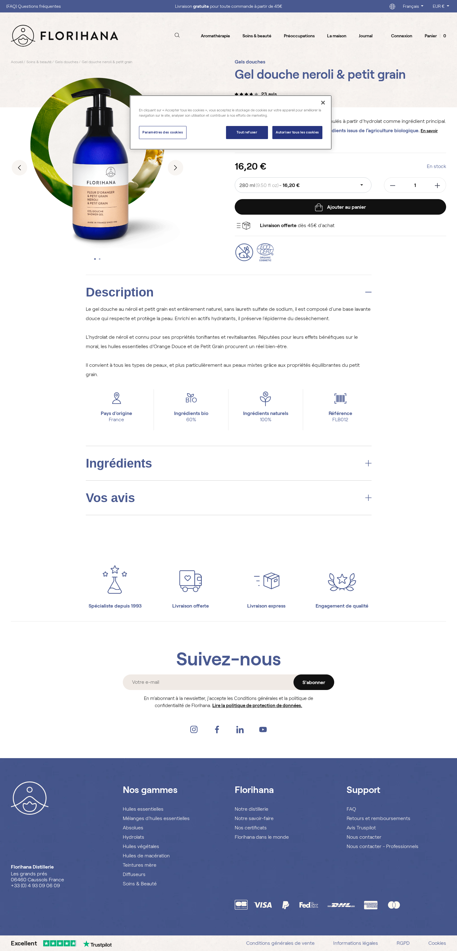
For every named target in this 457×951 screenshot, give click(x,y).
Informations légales (355, 943)
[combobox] (303, 185)
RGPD (403, 943)
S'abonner (313, 682)
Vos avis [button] (110, 498)
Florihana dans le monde (262, 837)
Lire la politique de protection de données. (257, 705)
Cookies (437, 943)
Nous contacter (364, 837)
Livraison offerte (190, 605)
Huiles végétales (141, 846)
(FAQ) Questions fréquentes (33, 6)
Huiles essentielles (143, 809)
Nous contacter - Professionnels (382, 846)
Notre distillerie (251, 809)
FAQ (351, 809)
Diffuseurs (134, 874)
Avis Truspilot (361, 827)
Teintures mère (139, 865)
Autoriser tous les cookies (297, 132)
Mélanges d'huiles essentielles (156, 818)
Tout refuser (247, 132)
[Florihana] (64, 35)
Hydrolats (133, 837)
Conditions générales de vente (280, 943)
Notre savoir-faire (254, 818)
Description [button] (120, 292)
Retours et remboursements (378, 818)
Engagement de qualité (342, 605)
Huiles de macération (146, 855)
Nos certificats (251, 827)
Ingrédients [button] (119, 463)
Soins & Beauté (140, 883)
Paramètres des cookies (162, 132)
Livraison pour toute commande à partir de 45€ (228, 6)
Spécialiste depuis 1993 (115, 605)
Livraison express (266, 605)
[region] (231, 122)
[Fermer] (323, 103)
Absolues (133, 827)
